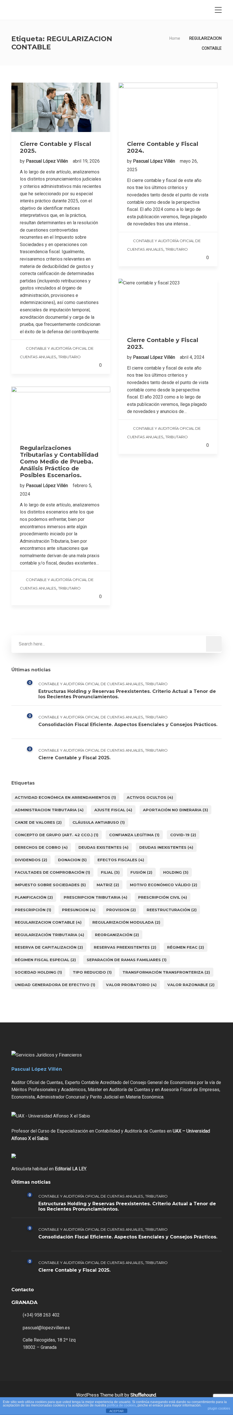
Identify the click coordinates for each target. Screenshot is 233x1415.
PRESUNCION (78, 909)
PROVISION (121, 909)
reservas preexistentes (125, 947)
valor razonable (191, 984)
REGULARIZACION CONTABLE (48, 922)
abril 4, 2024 (192, 357)
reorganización (117, 934)
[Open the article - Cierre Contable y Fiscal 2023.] (167, 303)
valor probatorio (131, 984)
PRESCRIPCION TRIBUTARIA (95, 897)
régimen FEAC (185, 947)
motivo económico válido (163, 884)
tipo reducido (92, 972)
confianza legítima (134, 835)
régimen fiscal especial (45, 959)
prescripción (33, 909)
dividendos (31, 860)
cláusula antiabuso (98, 822)
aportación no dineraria (175, 810)
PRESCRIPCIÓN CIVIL (162, 897)
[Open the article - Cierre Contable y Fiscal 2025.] (60, 107)
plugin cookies (219, 1408)
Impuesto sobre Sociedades (50, 884)
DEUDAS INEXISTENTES (166, 847)
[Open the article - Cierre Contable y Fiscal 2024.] (167, 107)
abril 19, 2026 (86, 161)
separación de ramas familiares (127, 959)
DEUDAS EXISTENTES (103, 847)
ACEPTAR (116, 1411)
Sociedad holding (38, 972)
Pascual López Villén (47, 161)
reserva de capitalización (49, 947)
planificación (34, 897)
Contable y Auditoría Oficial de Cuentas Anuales (90, 684)
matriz (108, 884)
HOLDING (175, 872)
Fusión (141, 872)
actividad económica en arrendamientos (65, 797)
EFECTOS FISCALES (120, 860)
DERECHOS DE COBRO (41, 847)
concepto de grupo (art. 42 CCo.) (56, 835)
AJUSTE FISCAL (113, 810)
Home (174, 38)
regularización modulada (126, 922)
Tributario (69, 357)
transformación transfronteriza (166, 972)
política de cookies (121, 1405)
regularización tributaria (49, 934)
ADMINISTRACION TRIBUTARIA (49, 810)
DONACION (72, 860)
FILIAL (110, 872)
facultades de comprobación (52, 872)
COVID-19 (183, 835)
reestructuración (172, 909)
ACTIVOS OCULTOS (150, 797)
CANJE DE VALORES (38, 822)
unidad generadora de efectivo (55, 984)
